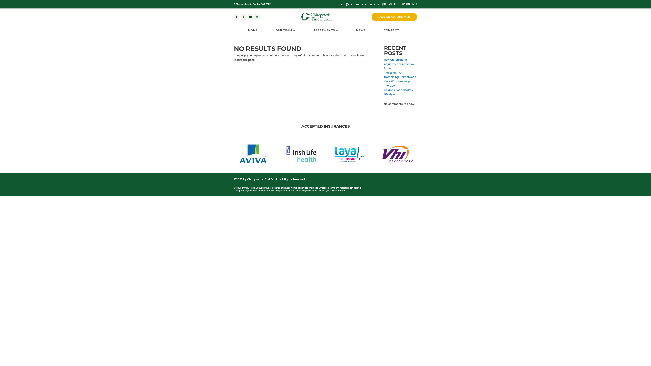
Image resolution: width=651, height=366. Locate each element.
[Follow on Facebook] (236, 17)
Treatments (324, 30)
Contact (391, 30)
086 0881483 (408, 4)
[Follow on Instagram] (257, 17)
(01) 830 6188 (389, 4)
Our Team (283, 30)
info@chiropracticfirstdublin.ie (359, 4)
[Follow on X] (243, 17)
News (361, 30)
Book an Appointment (394, 17)
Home (253, 30)
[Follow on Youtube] (250, 17)
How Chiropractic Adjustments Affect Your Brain (400, 64)
